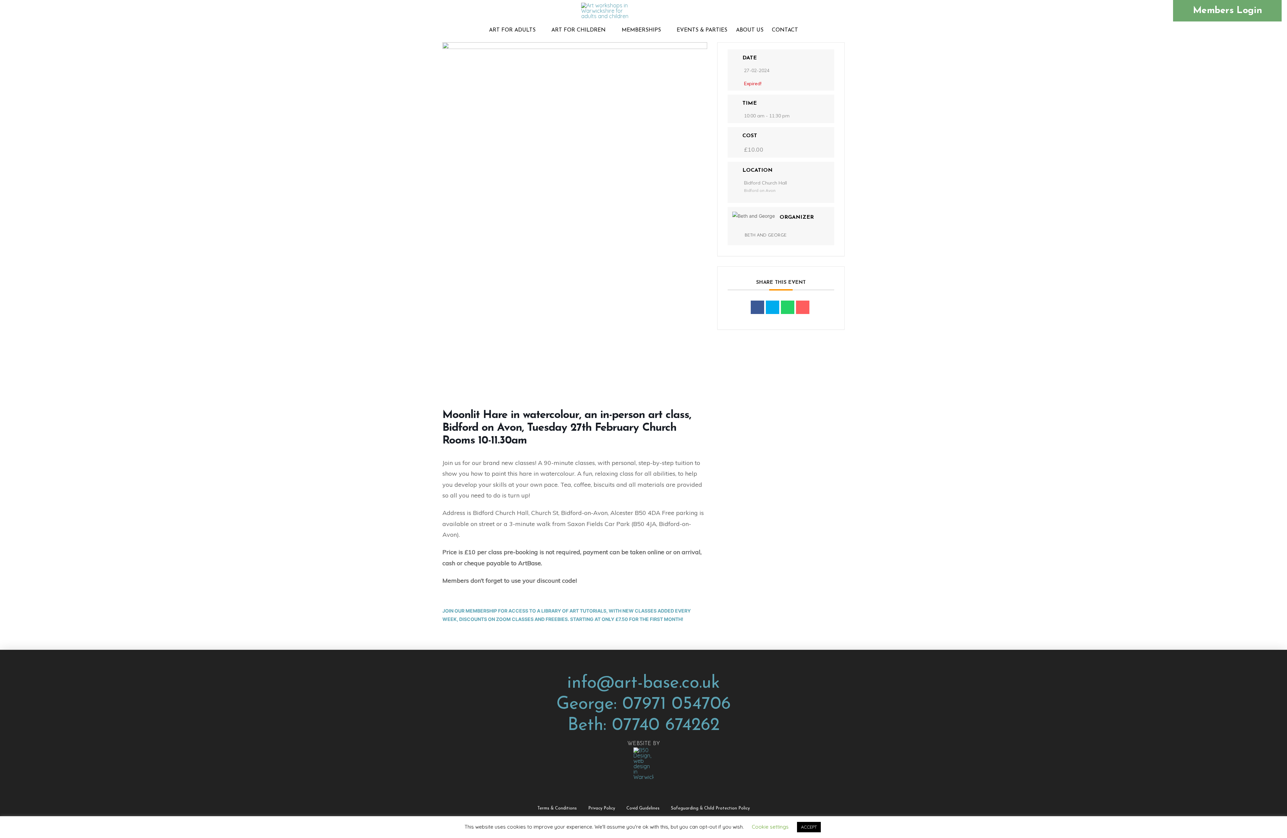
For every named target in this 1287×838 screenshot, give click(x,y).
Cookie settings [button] (770, 827)
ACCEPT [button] (809, 827)
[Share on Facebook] (757, 307)
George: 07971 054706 (643, 704)
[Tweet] (772, 307)
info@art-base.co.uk (643, 683)
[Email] (802, 307)
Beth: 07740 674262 (644, 725)
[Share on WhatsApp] (787, 307)
